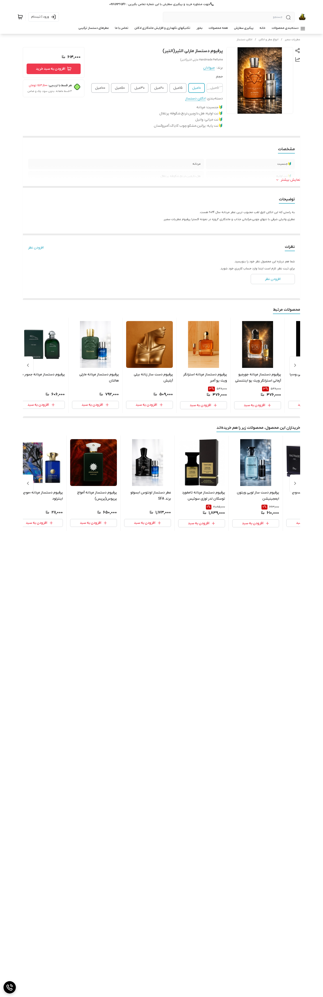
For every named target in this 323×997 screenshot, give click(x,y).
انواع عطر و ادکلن (268, 39)
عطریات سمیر (292, 39)
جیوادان (209, 68)
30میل (139, 88)
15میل (178, 88)
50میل (120, 88)
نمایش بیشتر (290, 180)
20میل (159, 88)
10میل (196, 88)
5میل (214, 88)
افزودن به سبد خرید (50, 69)
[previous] (295, 365)
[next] (28, 365)
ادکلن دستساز (244, 39)
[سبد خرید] (20, 17)
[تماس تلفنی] (10, 987)
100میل (100, 88)
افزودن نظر (36, 247)
